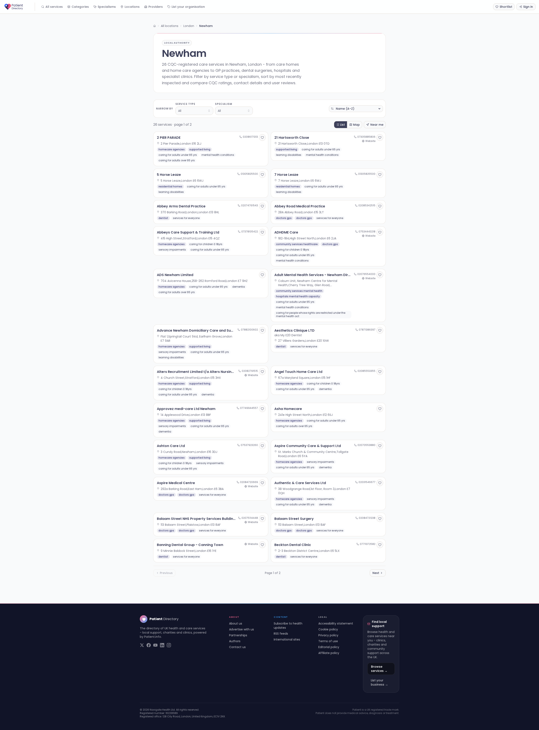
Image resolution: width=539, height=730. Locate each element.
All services (54, 7)
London (188, 26)
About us (235, 623)
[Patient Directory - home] (19, 7)
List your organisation (188, 7)
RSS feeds (281, 633)
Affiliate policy (328, 653)
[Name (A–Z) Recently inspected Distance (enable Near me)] (356, 108)
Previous (166, 573)
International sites (287, 639)
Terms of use (328, 641)
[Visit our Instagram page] (169, 645)
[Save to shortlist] (262, 137)
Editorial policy (328, 647)
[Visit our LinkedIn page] (162, 645)
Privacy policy (328, 635)
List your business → (379, 682)
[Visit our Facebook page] (149, 645)
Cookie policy (328, 629)
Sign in (528, 7)
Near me (376, 125)
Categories (80, 7)
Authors (234, 641)
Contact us (237, 647)
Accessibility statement (335, 623)
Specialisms (107, 7)
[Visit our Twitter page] (142, 645)
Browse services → (379, 669)
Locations (132, 7)
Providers (155, 7)
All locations (169, 26)
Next (375, 573)
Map (356, 125)
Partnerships (238, 635)
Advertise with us (241, 629)
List (342, 125)
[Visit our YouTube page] (155, 645)
